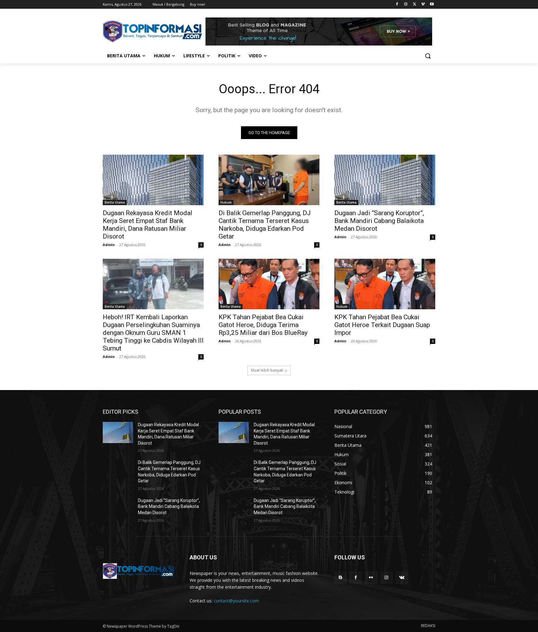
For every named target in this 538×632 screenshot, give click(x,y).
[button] (427, 55)
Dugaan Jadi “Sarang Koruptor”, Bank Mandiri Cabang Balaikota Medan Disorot (379, 220)
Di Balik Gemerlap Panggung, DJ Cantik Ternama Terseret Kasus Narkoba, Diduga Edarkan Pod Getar (265, 224)
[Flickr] (371, 578)
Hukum (226, 202)
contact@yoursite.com (236, 601)
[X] (414, 4)
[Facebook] (397, 4)
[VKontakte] (402, 578)
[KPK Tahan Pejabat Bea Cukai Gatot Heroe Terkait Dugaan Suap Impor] (384, 284)
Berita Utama (115, 202)
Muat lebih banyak (267, 370)
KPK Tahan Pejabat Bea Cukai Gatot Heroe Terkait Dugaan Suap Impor (382, 324)
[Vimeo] (423, 4)
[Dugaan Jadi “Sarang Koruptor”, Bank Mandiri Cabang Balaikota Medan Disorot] (384, 180)
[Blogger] (340, 578)
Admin (109, 244)
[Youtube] (431, 4)
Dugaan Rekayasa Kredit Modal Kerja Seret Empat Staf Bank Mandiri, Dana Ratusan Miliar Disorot (147, 224)
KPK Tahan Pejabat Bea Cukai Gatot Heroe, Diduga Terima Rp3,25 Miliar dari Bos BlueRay (263, 324)
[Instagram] (405, 4)
